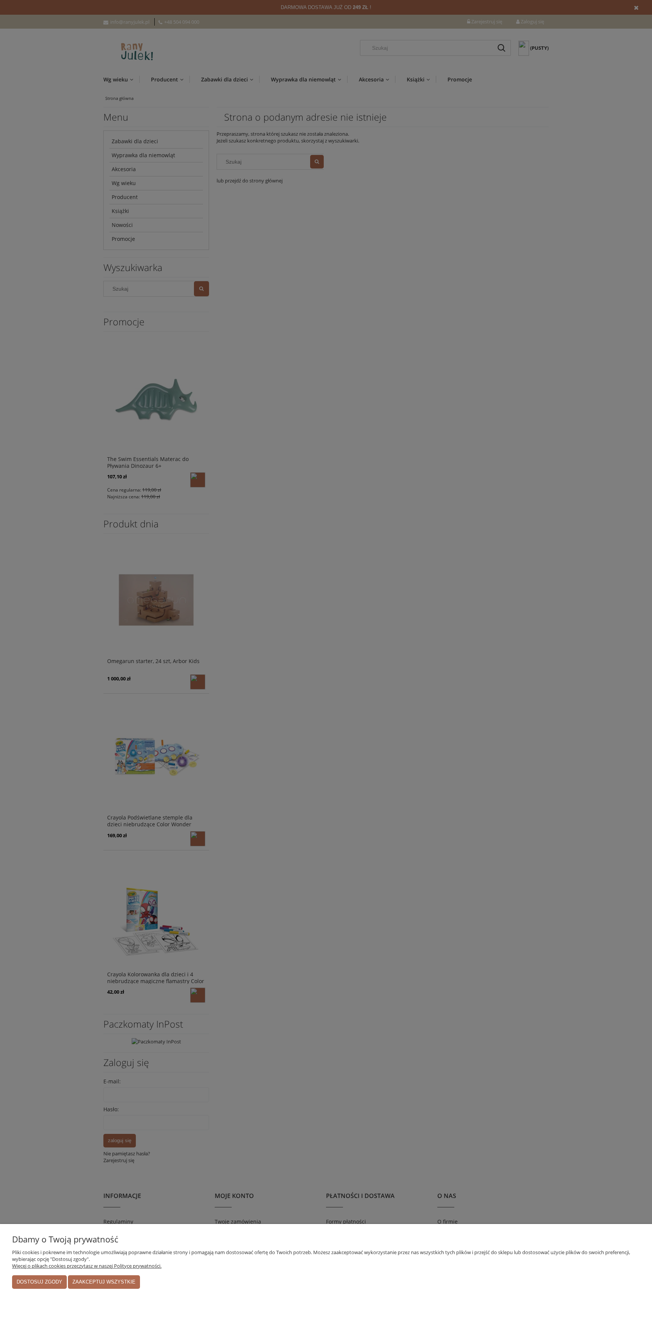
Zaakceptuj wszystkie (103, 1282)
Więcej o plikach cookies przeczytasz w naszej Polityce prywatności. (86, 1265)
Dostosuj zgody (39, 1282)
